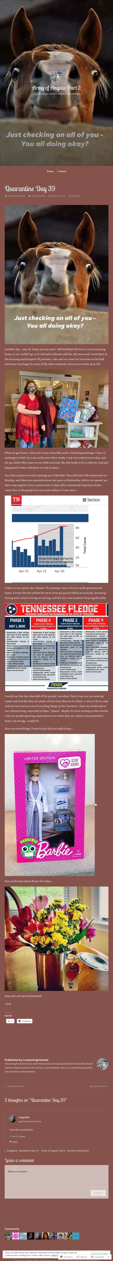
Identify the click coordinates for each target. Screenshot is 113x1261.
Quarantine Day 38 (14, 1087)
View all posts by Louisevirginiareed (20, 1071)
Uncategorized (38, 196)
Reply (15, 1142)
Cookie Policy (56, 1255)
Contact (61, 171)
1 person (22, 1136)
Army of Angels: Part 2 (56, 87)
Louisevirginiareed (16, 196)
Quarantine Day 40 (97, 1087)
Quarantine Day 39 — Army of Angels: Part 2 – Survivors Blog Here (54, 1150)
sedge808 (23, 1117)
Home (50, 171)
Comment (98, 1193)
